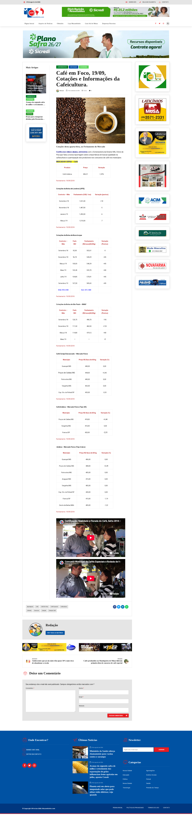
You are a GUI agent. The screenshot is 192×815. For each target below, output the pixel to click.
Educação (126, 775)
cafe (37, 606)
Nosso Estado (127, 783)
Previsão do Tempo (152, 787)
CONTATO (166, 807)
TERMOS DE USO (153, 807)
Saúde (30, 80)
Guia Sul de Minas (91, 23)
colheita (29, 610)
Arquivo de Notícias (45, 23)
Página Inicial (29, 23)
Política (29, 114)
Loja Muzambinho (74, 23)
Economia (30, 99)
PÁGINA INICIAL (118, 807)
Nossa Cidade (127, 770)
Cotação (44, 610)
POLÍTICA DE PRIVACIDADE (135, 807)
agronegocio (30, 606)
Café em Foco (44, 606)
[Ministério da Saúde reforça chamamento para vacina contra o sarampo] (36, 84)
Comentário (30, 688)
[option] (90, 120)
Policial (148, 779)
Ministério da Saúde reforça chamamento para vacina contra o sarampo (102, 754)
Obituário (60, 23)
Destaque (31, 77)
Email (81, 697)
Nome (81, 688)
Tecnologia (126, 787)
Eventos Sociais (151, 775)
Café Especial (54, 606)
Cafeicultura (64, 606)
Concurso (36, 610)
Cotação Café (52, 610)
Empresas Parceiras (109, 23)
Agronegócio (31, 96)
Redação (62, 90)
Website (81, 706)
